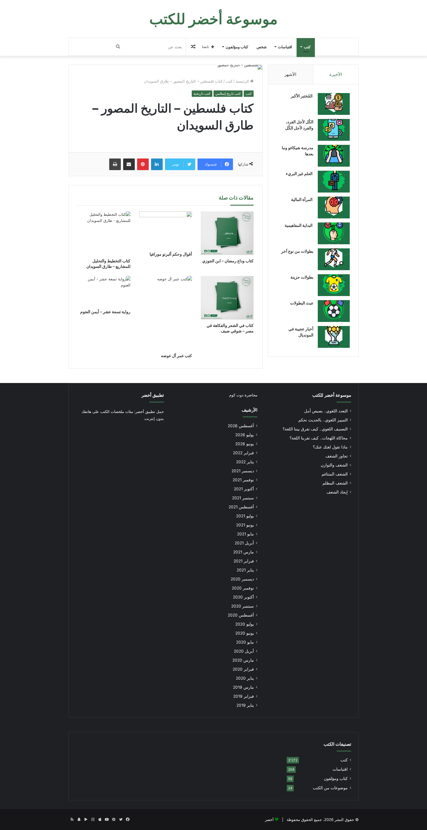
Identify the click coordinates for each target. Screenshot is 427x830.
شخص (261, 46)
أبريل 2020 (244, 651)
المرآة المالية (302, 199)
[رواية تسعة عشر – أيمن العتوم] (104, 291)
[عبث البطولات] (334, 311)
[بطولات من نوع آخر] (334, 259)
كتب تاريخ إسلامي (228, 93)
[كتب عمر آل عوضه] (165, 313)
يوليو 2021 (245, 516)
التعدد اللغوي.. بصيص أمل (326, 411)
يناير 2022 (245, 461)
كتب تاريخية (202, 93)
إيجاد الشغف (337, 492)
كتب (307, 46)
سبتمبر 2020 (242, 606)
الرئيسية (243, 81)
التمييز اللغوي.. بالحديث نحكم (323, 420)
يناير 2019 (245, 705)
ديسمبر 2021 (243, 471)
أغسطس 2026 (241, 425)
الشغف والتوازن (334, 465)
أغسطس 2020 (241, 615)
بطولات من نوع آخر (297, 251)
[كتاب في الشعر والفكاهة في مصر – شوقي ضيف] (227, 298)
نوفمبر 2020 (243, 588)
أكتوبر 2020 (243, 597)
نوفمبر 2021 (243, 480)
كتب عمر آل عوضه (176, 355)
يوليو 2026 (244, 434)
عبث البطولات (301, 302)
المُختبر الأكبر (302, 95)
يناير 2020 (245, 678)
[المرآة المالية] (334, 207)
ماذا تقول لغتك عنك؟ (330, 447)
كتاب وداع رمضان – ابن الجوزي (228, 260)
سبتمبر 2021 (243, 498)
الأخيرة (335, 74)
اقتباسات (285, 46)
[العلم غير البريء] (334, 182)
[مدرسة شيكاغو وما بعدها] (334, 156)
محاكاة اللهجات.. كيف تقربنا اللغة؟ (319, 438)
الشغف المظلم (335, 483)
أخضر (269, 819)
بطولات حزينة (301, 277)
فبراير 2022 (243, 452)
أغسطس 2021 (241, 507)
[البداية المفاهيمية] (334, 233)
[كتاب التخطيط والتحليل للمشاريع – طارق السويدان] (104, 233)
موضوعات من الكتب (330, 788)
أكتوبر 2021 (244, 489)
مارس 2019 (243, 687)
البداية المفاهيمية (298, 225)
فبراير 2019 (243, 696)
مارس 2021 (243, 552)
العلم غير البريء (299, 173)
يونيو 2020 (244, 633)
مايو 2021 (245, 534)
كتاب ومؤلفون (237, 46)
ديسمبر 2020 (242, 579)
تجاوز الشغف (336, 456)
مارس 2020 (243, 660)
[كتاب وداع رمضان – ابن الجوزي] (227, 233)
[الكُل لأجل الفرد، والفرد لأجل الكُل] (334, 130)
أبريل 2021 (244, 543)
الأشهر (290, 74)
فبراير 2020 (243, 669)
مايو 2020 (245, 642)
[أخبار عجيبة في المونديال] (334, 337)
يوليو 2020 (244, 624)
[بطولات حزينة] (334, 285)
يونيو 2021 (245, 525)
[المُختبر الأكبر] (334, 104)
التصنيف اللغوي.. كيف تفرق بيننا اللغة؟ (315, 429)
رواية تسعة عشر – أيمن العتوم (105, 311)
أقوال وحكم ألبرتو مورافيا (171, 254)
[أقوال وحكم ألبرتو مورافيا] (165, 229)
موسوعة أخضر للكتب (331, 395)
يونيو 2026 (244, 443)
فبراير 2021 (244, 561)
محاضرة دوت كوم (243, 395)
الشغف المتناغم (335, 474)
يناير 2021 (245, 570)
